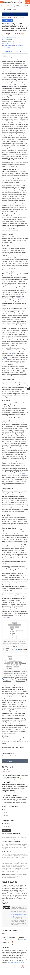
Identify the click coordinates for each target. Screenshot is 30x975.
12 (18, 99)
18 (3, 148)
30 (18, 297)
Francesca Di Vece (15, 38)
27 (12, 268)
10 (12, 86)
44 (14, 481)
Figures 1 (4, 617)
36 (4, 358)
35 (12, 353)
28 (13, 268)
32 (15, 345)
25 (19, 230)
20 (15, 211)
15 (5, 446)
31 (7, 328)
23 (8, 226)
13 (6, 139)
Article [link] (14, 9)
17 (2, 148)
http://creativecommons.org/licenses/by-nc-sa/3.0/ (18, 915)
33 (10, 353)
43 (2, 35)
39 (6, 368)
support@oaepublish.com (16, 962)
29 (17, 297)
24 (17, 230)
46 (15, 481)
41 (22, 473)
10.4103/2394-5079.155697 (9, 43)
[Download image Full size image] (15, 630)
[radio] (14, 809)
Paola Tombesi (6, 38)
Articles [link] (9, 9)
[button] (7, 20)
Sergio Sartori (5, 39)
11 (16, 99)
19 (13, 203)
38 (6, 358)
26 (13, 257)
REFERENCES (7, 761)
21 (6, 226)
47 (5, 484)
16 (7, 139)
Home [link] (3, 9)
